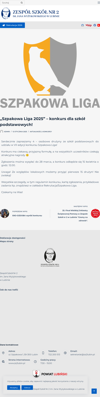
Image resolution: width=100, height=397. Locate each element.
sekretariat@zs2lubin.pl (82, 354)
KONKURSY (47, 132)
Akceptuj (14, 388)
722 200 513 (54, 354)
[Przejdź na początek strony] (94, 391)
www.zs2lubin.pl (16, 363)
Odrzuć (27, 388)
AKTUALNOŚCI (36, 132)
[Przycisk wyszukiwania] (21, 2)
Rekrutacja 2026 (14, 25)
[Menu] (99, 2)
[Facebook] (94, 25)
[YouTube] (98, 25)
